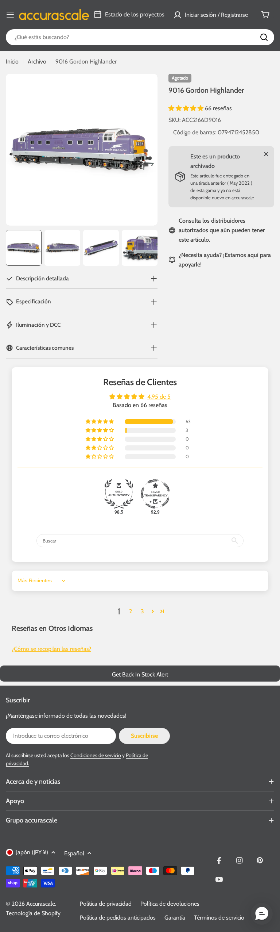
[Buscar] (264, 37)
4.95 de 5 (159, 396)
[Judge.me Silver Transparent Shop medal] (155, 494)
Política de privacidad (106, 903)
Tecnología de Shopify (33, 913)
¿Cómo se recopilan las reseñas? (51, 648)
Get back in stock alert (140, 674)
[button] (186, 108)
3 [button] (142, 611)
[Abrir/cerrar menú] (10, 14)
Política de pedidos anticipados (118, 917)
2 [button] (130, 611)
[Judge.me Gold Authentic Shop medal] (118, 494)
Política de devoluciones (169, 903)
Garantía (174, 917)
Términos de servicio (219, 917)
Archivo (37, 61)
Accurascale (40, 903)
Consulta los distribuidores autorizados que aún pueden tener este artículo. (222, 230)
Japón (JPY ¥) (32, 852)
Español (74, 853)
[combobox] (140, 37)
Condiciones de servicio (95, 755)
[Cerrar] (266, 154)
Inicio (12, 61)
